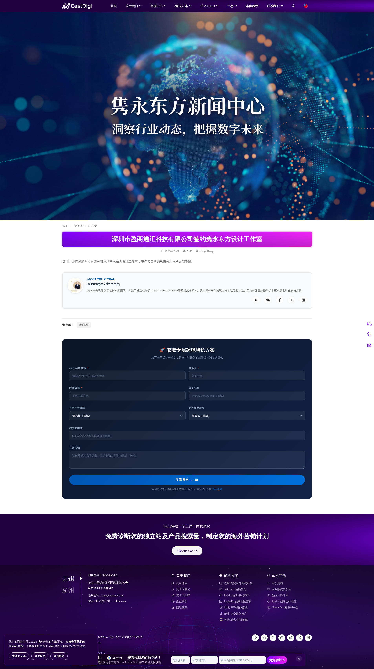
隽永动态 (79, 226)
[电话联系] (369, 334)
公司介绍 (181, 583)
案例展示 (252, 5)
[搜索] (293, 6)
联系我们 (273, 5)
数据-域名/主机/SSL (236, 619)
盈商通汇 (84, 325)
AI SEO (209, 5)
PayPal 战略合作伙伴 (284, 601)
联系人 (194, 368)
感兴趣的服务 (197, 408)
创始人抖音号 (280, 595)
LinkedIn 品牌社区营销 (237, 601)
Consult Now (185, 550)
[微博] (290, 637)
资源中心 (156, 5)
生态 (230, 5)
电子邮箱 (194, 388)
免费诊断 (277, 660)
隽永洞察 (277, 583)
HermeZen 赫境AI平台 (285, 607)
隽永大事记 (183, 589)
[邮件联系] (369, 345)
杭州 (68, 590)
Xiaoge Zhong (206, 251)
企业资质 (181, 601)
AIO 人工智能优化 (235, 589)
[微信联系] (369, 324)
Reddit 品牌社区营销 (236, 595)
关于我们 (131, 5)
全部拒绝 (40, 656)
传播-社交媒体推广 (235, 613)
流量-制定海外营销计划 (238, 583)
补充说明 (74, 448)
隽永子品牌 (183, 595)
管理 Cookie (19, 656)
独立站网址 (76, 428)
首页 (114, 5)
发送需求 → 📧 (187, 479)
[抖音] (255, 637)
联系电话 (75, 388)
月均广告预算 (77, 408)
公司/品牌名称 (79, 368)
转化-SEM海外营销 (235, 607)
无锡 (68, 578)
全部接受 (59, 656)
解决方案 (181, 5)
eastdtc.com (119, 601)
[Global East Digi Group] (306, 5)
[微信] (264, 637)
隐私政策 (217, 489)
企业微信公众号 (281, 589)
